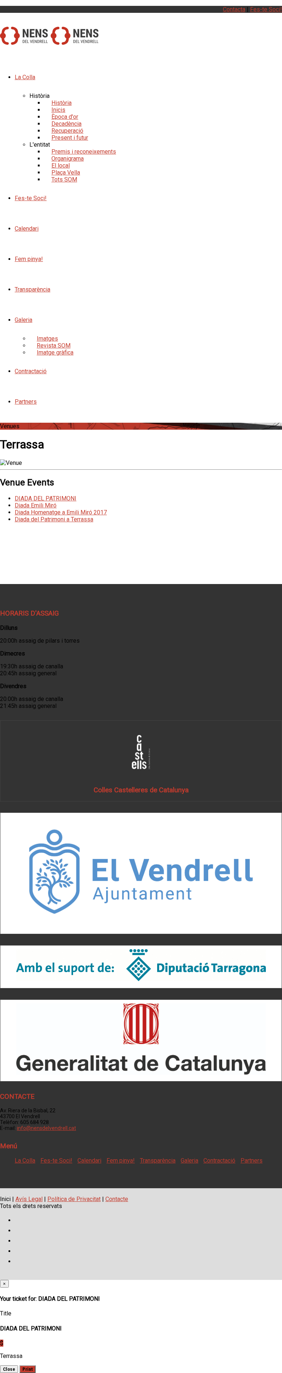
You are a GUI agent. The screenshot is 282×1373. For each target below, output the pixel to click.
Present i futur (69, 137)
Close (9, 1369)
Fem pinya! (29, 259)
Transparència (32, 289)
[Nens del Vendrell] (24, 41)
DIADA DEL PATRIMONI (45, 498)
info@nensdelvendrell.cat (46, 1128)
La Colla (25, 77)
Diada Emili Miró (36, 505)
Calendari (27, 228)
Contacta (234, 9)
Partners (26, 401)
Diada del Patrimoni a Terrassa (54, 519)
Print (27, 1369)
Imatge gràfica (55, 352)
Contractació (31, 371)
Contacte (116, 1199)
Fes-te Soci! (266, 9)
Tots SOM (64, 179)
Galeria (23, 319)
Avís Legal (29, 1199)
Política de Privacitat (74, 1199)
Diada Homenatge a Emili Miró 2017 (61, 512)
